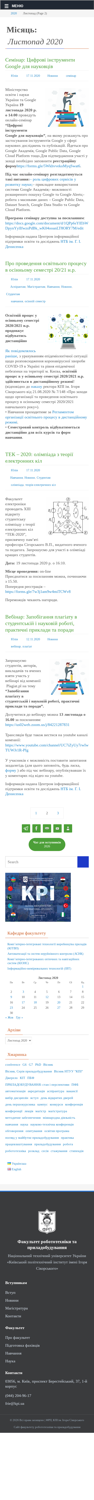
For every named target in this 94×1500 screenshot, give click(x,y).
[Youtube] (57, 818)
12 (47, 987)
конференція (74, 1094)
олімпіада (17, 477)
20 (58, 992)
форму (10, 760)
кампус (42, 1094)
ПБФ (30, 1068)
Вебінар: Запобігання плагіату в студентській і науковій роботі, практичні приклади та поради (41, 615)
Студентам (13, 290)
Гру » (19, 1007)
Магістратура (16, 1298)
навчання (17, 297)
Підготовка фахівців (22, 1335)
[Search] (83, 852)
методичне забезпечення (23, 1107)
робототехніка (15, 1141)
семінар (71, 75)
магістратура (57, 1101)
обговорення (14, 1121)
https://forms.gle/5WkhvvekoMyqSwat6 (48, 165)
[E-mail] (47, 818)
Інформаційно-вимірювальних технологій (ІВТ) (39, 958)
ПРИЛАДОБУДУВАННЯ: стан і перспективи (37, 1074)
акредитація (36, 1081)
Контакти (13, 1306)
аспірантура (55, 1081)
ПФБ (74, 1074)
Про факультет (17, 1328)
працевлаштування (18, 1134)
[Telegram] (26, 818)
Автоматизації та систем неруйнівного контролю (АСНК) (45, 943)
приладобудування (47, 1134)
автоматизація (15, 1081)
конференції (13, 1101)
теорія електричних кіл (40, 477)
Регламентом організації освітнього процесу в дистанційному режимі (46, 412)
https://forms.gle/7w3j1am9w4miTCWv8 (38, 583)
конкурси (56, 1094)
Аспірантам (18, 284)
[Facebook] (36, 818)
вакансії (72, 1081)
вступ (34, 1088)
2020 (14, 13)
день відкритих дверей (57, 1088)
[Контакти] (68, 818)
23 (11, 997)
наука (24, 1114)
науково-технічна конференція (52, 1114)
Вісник (48, 1054)
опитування (34, 1121)
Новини (52, 75)
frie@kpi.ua (14, 1393)
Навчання (53, 284)
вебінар (16, 637)
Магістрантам (36, 284)
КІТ (22, 1068)
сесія (45, 1141)
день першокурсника (20, 1094)
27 (58, 997)
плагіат (27, 637)
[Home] (3, 13)
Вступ (10, 1282)
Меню (17, 6)
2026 (47, 834)
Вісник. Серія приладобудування (28, 1061)
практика (67, 1127)
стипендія (77, 1141)
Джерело (11, 1068)
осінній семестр (35, 297)
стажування (59, 1141)
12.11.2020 (33, 630)
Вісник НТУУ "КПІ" (68, 1061)
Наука (10, 1351)
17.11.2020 (33, 75)
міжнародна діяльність (59, 1107)
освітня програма (56, 1121)
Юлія (14, 75)
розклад (33, 1141)
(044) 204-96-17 (18, 1385)
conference (12, 1054)
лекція (28, 1101)
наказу (36, 381)
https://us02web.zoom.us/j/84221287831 (37, 714)
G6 (25, 1054)
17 (23, 992)
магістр (40, 1101)
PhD (38, 1054)
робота (68, 1134)
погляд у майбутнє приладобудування (32, 1127)
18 (35, 992)
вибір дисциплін (16, 1088)
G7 (31, 1054)
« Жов (9, 1007)
